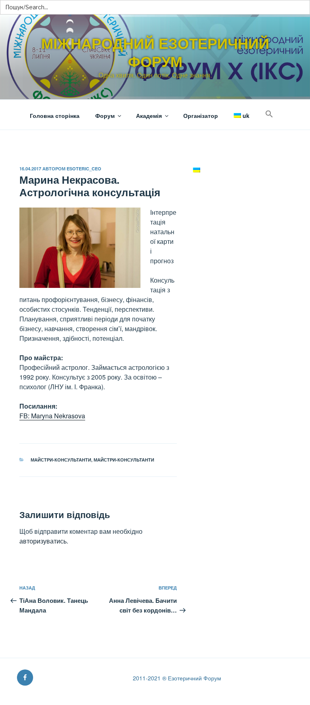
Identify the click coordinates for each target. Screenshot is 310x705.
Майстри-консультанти (61, 460)
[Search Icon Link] (269, 114)
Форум (105, 115)
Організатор (200, 115)
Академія (149, 115)
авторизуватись (43, 541)
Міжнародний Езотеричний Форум (155, 51)
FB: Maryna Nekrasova (52, 415)
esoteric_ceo (84, 169)
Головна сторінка (55, 115)
